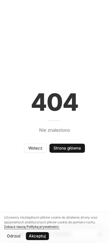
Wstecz (35, 148)
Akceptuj (37, 235)
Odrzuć (14, 235)
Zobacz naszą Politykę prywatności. (32, 227)
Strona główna (67, 148)
